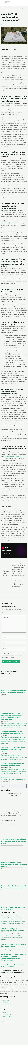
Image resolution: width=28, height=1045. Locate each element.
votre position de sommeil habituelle (15, 456)
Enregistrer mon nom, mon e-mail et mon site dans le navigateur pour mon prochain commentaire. (13, 655)
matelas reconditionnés (7, 224)
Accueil (2, 8)
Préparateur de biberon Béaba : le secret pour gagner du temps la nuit (13, 841)
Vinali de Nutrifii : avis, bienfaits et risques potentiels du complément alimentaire (13, 956)
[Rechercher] (26, 786)
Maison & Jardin (8, 8)
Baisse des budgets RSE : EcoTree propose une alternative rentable (14, 864)
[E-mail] (3, 591)
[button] (22, 3)
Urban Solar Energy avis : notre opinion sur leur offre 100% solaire (13, 749)
